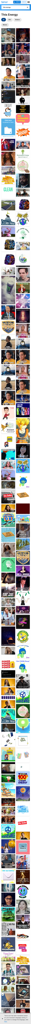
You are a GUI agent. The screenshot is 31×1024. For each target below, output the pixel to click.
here (5, 1021)
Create (18, 2)
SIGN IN (24, 2)
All (3, 19)
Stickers (17, 19)
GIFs (9, 19)
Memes (5, 24)
